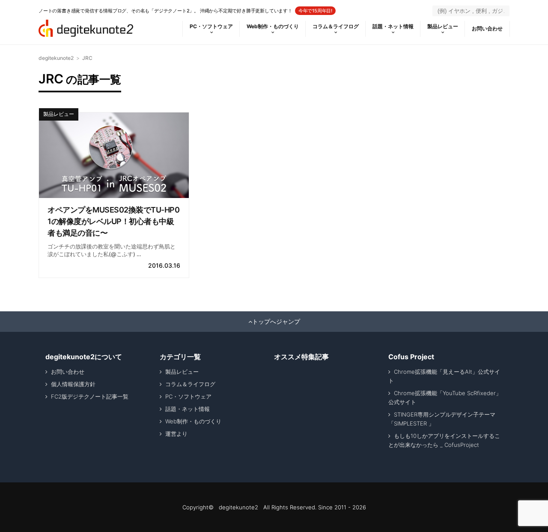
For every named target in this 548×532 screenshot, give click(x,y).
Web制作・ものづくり (273, 26)
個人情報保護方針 (73, 384)
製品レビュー (442, 26)
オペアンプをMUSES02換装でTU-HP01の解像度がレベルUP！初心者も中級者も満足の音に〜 (113, 221)
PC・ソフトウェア (211, 26)
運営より (176, 433)
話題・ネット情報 (393, 26)
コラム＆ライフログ (336, 26)
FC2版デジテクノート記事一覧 (89, 396)
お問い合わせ (487, 28)
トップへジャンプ (276, 322)
